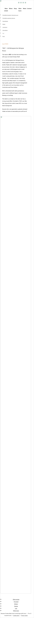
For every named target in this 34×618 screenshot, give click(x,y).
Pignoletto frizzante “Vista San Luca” (10, 15)
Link (16, 608)
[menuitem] (29, 2)
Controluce (5, 27)
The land (16, 602)
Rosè (4, 36)
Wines (10, 8)
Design (16, 606)
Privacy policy (24, 615)
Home (2, 2)
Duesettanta (5, 21)
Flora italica (5, 30)
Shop (15, 8)
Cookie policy (16, 615)
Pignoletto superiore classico (9, 18)
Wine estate (6, 9)
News (24, 8)
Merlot (4, 24)
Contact (29, 8)
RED (3, 33)
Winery (16, 604)
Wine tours (19, 9)
